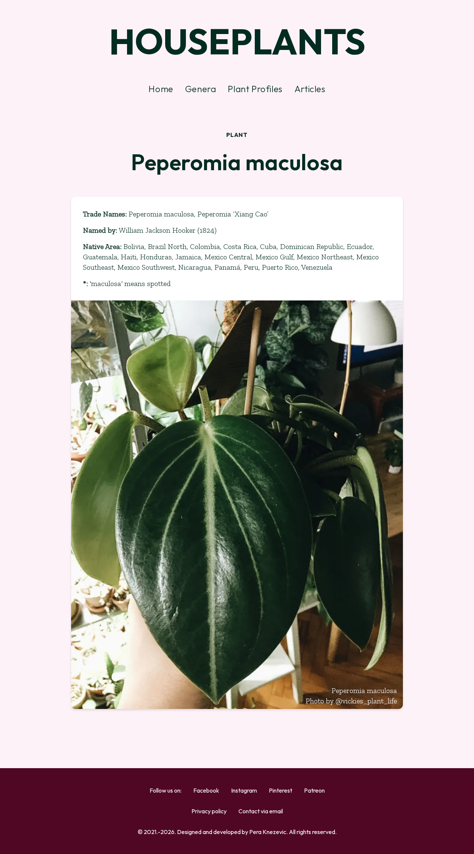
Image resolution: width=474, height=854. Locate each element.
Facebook (206, 790)
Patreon (314, 790)
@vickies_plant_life (366, 700)
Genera (200, 88)
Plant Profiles (255, 88)
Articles (310, 88)
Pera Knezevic (267, 831)
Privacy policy (209, 811)
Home (160, 88)
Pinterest (280, 790)
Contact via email (260, 811)
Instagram (244, 790)
